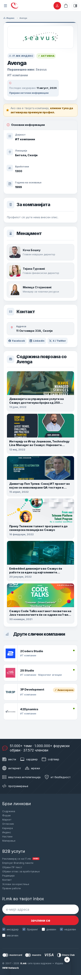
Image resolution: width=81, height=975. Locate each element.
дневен (51, 929)
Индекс (10, 18)
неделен (70, 929)
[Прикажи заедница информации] (75, 5)
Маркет (6, 819)
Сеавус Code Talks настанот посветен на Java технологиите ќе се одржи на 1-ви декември (40, 614)
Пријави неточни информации (29, 92)
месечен (12, 935)
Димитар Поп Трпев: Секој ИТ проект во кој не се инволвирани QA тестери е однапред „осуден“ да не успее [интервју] (39, 489)
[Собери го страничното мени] (5, 5)
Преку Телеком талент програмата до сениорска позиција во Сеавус (38, 528)
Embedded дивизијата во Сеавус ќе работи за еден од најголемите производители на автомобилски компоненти (35, 574)
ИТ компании (25, 139)
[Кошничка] (66, 5)
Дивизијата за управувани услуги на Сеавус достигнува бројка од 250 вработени (36, 402)
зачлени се (40, 920)
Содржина (8, 811)
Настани (7, 836)
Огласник (8, 823)
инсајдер (13, 929)
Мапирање (8, 840)
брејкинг (32, 929)
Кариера (7, 828)
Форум (6, 815)
